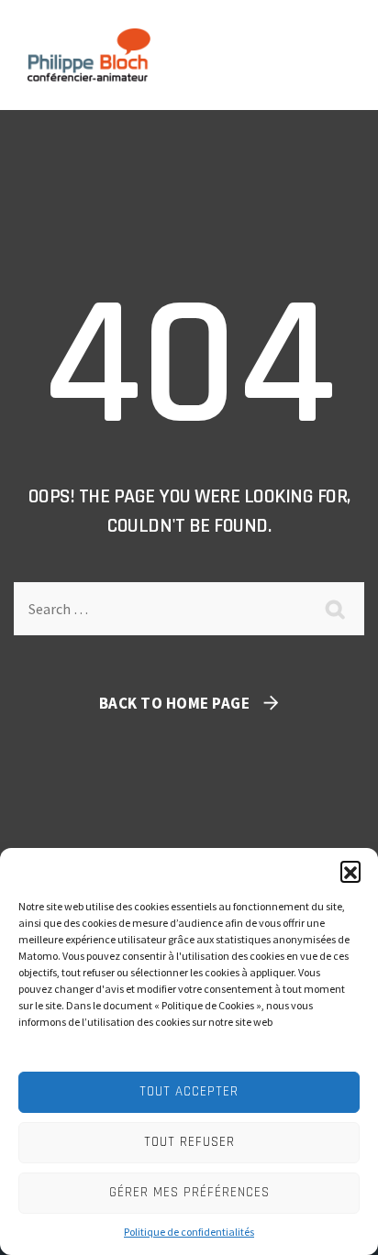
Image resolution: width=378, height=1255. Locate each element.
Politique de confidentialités (189, 1231)
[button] (350, 871)
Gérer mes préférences (189, 1192)
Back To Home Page (174, 703)
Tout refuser (189, 1141)
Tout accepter (189, 1091)
